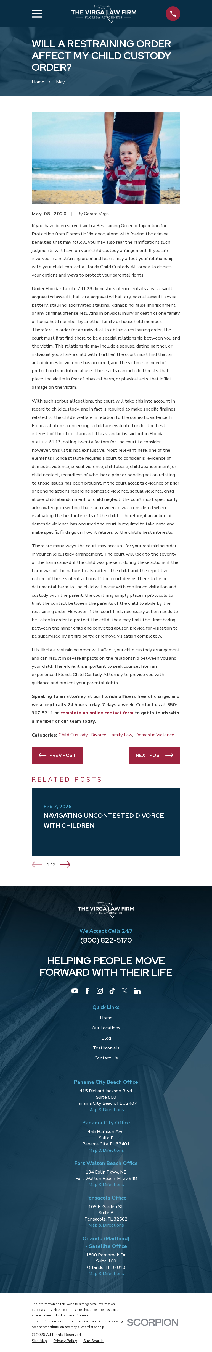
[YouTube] (74, 991)
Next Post (149, 755)
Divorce (98, 735)
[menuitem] (39, 1341)
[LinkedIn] (137, 991)
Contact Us (106, 1058)
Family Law (120, 735)
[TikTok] (112, 991)
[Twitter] (124, 991)
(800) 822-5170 (106, 940)
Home (106, 1018)
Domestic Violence (154, 735)
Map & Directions (106, 1109)
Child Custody (73, 735)
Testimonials (106, 1048)
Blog (106, 1038)
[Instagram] (100, 991)
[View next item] (65, 864)
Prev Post (62, 755)
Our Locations (106, 1028)
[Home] (103, 14)
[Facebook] (87, 991)
